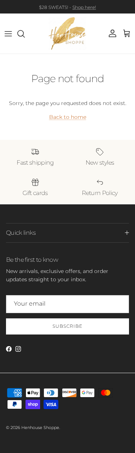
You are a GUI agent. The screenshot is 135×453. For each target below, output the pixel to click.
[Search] (24, 34)
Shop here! (84, 7)
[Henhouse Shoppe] (67, 33)
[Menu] (8, 34)
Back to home (67, 117)
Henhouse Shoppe (40, 427)
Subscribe (67, 326)
